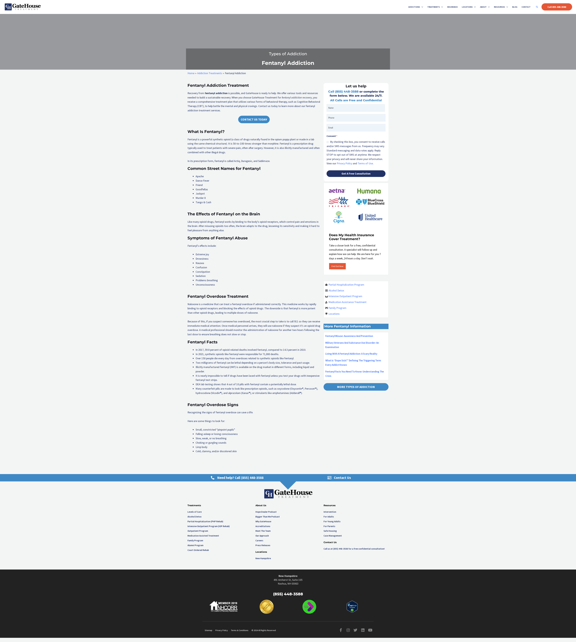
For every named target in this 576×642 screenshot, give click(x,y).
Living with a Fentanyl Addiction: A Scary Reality (351, 353)
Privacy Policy (344, 163)
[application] (421, 7)
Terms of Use (365, 163)
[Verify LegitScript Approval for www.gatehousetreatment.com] (352, 606)
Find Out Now (337, 266)
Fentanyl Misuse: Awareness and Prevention (349, 336)
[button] (537, 7)
